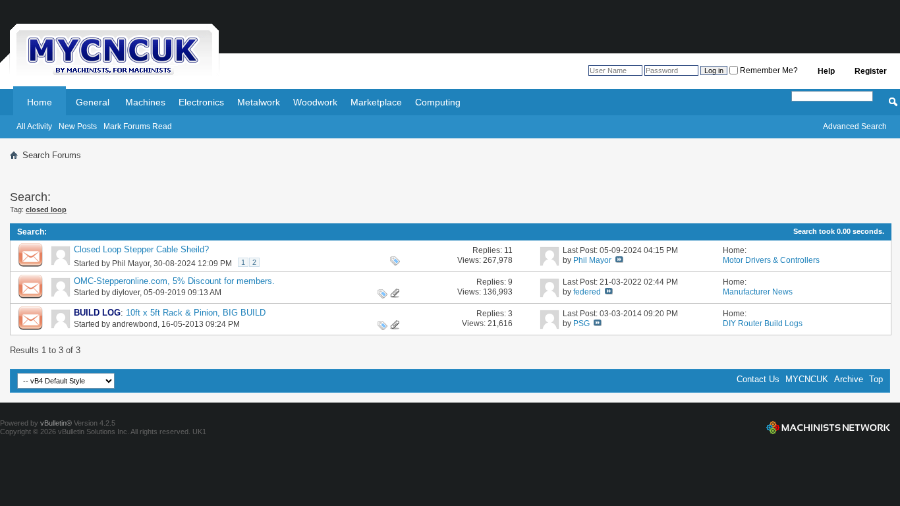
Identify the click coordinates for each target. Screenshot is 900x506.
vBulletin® (56, 423)
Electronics (201, 102)
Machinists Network (828, 427)
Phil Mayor (131, 263)
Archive (848, 379)
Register (871, 71)
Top (876, 379)
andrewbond (134, 324)
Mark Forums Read (137, 126)
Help (826, 71)
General (92, 102)
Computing (438, 102)
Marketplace (376, 102)
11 (508, 250)
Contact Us (758, 379)
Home (39, 102)
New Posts (78, 126)
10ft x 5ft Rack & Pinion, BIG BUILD (196, 313)
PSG (581, 323)
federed (587, 291)
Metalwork (258, 102)
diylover (126, 292)
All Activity (34, 126)
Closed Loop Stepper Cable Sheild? (141, 249)
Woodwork (315, 102)
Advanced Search (855, 126)
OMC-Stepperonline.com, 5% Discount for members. (174, 281)
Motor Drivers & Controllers (771, 260)
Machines (145, 102)
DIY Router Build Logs (762, 323)
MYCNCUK (806, 379)
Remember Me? (768, 70)
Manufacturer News (758, 291)
